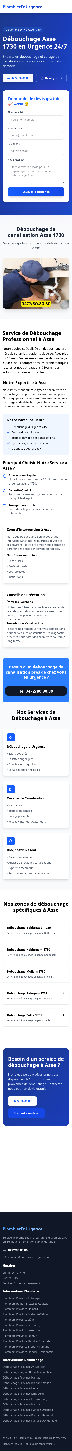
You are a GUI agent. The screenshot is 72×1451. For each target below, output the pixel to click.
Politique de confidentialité (40, 1443)
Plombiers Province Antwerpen (22, 1298)
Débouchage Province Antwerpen (24, 1367)
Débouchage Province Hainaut (22, 1377)
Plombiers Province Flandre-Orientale (26, 1341)
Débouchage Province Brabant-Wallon (27, 1383)
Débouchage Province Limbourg (23, 1394)
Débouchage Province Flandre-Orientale (28, 1410)
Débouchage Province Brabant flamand (28, 1415)
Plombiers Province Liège (19, 1320)
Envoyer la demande (36, 192)
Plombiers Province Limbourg (21, 1325)
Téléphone (14, 143)
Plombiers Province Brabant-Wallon (25, 1314)
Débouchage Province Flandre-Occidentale (30, 1420)
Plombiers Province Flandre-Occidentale (28, 1352)
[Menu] (67, 7)
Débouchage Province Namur (21, 1404)
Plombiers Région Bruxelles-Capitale (25, 1303)
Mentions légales (12, 1443)
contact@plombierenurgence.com (29, 1257)
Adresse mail (15, 128)
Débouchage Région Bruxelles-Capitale (27, 1372)
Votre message (16, 159)
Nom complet (15, 112)
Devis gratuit (53, 78)
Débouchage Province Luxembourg (25, 1399)
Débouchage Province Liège (20, 1388)
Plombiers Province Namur (20, 1336)
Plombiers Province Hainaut (20, 1309)
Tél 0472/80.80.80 (36, 691)
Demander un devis (26, 1113)
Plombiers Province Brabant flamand (26, 1346)
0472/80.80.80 (20, 78)
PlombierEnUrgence (22, 6)
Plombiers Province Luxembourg (23, 1330)
